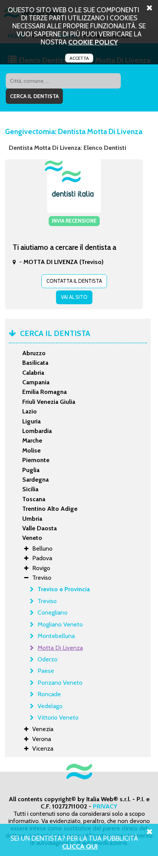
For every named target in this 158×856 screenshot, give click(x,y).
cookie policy (93, 42)
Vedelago (50, 706)
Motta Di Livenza (60, 647)
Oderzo (48, 659)
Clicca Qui (80, 846)
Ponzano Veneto (60, 682)
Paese (46, 670)
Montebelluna (56, 636)
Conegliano (52, 612)
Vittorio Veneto (58, 717)
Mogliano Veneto (60, 624)
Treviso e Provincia (64, 589)
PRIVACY (105, 806)
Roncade (49, 694)
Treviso (47, 601)
